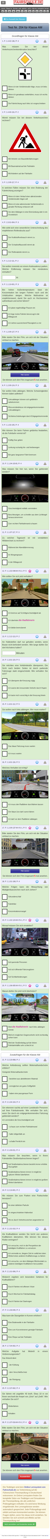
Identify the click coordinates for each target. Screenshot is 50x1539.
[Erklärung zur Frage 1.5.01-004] (37, 222)
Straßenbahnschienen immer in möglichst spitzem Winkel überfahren (24, 1173)
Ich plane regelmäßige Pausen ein (21, 308)
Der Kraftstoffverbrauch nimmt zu (21, 237)
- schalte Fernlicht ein (16, 1141)
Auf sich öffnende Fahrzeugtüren (21, 969)
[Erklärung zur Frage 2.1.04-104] (37, 1102)
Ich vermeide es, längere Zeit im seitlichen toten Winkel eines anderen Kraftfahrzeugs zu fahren (27, 1254)
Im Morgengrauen (15, 555)
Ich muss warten (14, 753)
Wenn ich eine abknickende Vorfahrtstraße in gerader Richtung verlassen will (26, 205)
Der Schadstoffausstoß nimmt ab (21, 245)
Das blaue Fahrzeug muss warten (21, 746)
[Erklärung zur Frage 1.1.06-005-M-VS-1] (37, 985)
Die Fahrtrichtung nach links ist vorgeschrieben (26, 103)
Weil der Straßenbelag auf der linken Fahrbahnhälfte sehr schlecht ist (22, 1044)
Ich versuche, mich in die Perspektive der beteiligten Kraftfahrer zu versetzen (24, 1246)
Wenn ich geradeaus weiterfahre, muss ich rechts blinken (27, 95)
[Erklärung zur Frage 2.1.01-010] (37, 1228)
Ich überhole (21, 620)
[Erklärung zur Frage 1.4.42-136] (37, 41)
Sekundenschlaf (14, 897)
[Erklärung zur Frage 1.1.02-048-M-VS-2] (37, 571)
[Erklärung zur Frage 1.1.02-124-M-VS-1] (37, 920)
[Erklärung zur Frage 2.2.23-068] (37, 1060)
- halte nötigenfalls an (16, 1134)
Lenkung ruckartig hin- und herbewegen (23, 447)
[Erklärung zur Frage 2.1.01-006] (37, 1271)
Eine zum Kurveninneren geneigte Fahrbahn (25, 1330)
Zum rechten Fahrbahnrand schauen (22, 523)
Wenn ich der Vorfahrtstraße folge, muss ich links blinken (27, 88)
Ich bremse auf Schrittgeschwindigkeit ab (24, 613)
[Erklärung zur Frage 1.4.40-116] (37, 112)
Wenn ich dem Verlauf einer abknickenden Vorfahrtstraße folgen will (25, 197)
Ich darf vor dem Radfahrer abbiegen (22, 819)
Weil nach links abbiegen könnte (26, 1028)
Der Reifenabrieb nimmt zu (18, 252)
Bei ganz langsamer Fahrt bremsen (22, 455)
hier (47, 1535)
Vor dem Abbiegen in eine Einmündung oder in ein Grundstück (27, 213)
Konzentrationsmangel (17, 911)
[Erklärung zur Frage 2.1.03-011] (37, 1150)
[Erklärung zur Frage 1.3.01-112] (37, 704)
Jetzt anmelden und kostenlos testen (18, 1524)
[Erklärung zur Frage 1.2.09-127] (37, 332)
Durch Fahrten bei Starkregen (20, 1301)
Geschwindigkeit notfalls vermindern (22, 508)
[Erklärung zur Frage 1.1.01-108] (37, 881)
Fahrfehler (12, 904)
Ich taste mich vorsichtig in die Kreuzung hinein (26, 695)
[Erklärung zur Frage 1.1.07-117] (37, 532)
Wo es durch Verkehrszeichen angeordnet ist (26, 1220)
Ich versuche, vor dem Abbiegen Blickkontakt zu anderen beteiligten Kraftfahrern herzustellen (27, 1262)
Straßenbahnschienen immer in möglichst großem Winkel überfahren (28, 1181)
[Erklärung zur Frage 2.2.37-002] (37, 1388)
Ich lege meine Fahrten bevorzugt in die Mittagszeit (23, 315)
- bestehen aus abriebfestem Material (23, 1079)
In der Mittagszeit (15, 562)
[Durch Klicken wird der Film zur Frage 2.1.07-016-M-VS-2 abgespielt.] (25, 1447)
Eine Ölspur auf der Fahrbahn (20, 1337)
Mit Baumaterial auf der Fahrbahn (21, 166)
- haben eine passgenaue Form (20, 1093)
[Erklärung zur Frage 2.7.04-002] (37, 1346)
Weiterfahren (13, 1406)
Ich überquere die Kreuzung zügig (21, 681)
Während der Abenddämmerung (20, 547)
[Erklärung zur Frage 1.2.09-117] (37, 182)
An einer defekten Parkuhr (18, 1205)
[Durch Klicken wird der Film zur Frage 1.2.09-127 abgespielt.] (25, 356)
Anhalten (11, 1413)
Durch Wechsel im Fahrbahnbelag (21, 1294)
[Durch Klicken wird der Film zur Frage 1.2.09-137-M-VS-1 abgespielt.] (25, 852)
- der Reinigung (14, 1379)
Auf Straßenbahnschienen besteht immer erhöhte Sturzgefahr (27, 1165)
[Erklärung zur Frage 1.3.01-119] (37, 660)
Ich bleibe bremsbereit (17, 628)
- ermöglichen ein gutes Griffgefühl (21, 1086)
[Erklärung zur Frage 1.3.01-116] (37, 762)
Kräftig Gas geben (15, 440)
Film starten (25, 375)
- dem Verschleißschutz (17, 1372)
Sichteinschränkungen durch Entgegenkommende (28, 416)
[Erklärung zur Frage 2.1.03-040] (37, 1310)
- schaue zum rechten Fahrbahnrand (22, 1127)
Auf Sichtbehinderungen (17, 977)
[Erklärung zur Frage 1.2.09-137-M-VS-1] (37, 827)
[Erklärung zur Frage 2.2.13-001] (37, 1190)
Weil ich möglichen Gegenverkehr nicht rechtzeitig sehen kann (28, 1036)
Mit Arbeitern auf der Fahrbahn (20, 173)
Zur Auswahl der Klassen (15, 19)
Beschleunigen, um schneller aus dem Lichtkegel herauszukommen (27, 516)
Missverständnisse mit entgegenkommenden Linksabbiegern (26, 408)
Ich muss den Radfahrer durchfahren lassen (25, 804)
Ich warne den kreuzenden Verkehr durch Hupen (27, 688)
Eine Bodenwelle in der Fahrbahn (21, 1322)
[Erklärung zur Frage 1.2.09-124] (37, 385)
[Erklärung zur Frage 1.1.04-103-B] (37, 463)
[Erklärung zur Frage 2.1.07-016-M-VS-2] (37, 1422)
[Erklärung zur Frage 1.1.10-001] (37, 284)
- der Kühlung (13, 1365)
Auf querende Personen (17, 962)
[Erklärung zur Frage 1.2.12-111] (37, 261)
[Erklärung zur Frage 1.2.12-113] (37, 636)
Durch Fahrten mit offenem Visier (21, 1287)
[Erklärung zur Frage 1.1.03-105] (37, 425)
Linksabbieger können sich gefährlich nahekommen (23, 400)
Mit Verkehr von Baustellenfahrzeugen (23, 159)
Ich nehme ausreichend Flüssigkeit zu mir (24, 323)
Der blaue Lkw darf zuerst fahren (21, 812)
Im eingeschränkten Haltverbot (20, 1212)
